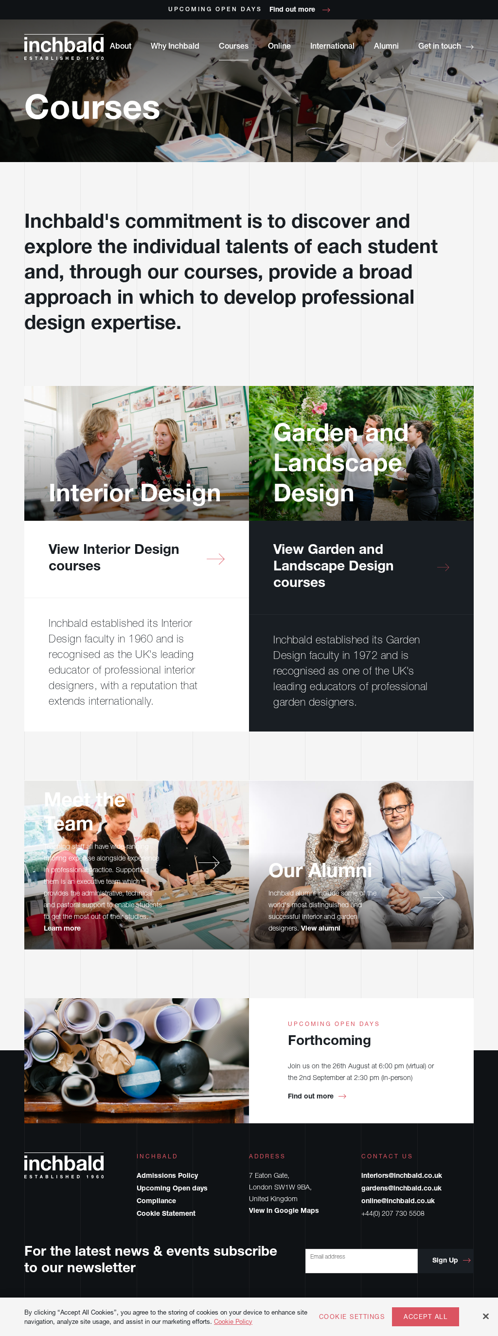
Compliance (156, 1201)
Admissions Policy (167, 1176)
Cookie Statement (166, 1214)
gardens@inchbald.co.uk (401, 1189)
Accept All (425, 1316)
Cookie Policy (233, 1321)
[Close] (486, 1316)
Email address (327, 1256)
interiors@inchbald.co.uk (401, 1176)
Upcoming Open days (172, 1189)
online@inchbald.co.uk (398, 1201)
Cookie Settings (352, 1316)
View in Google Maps (284, 1211)
